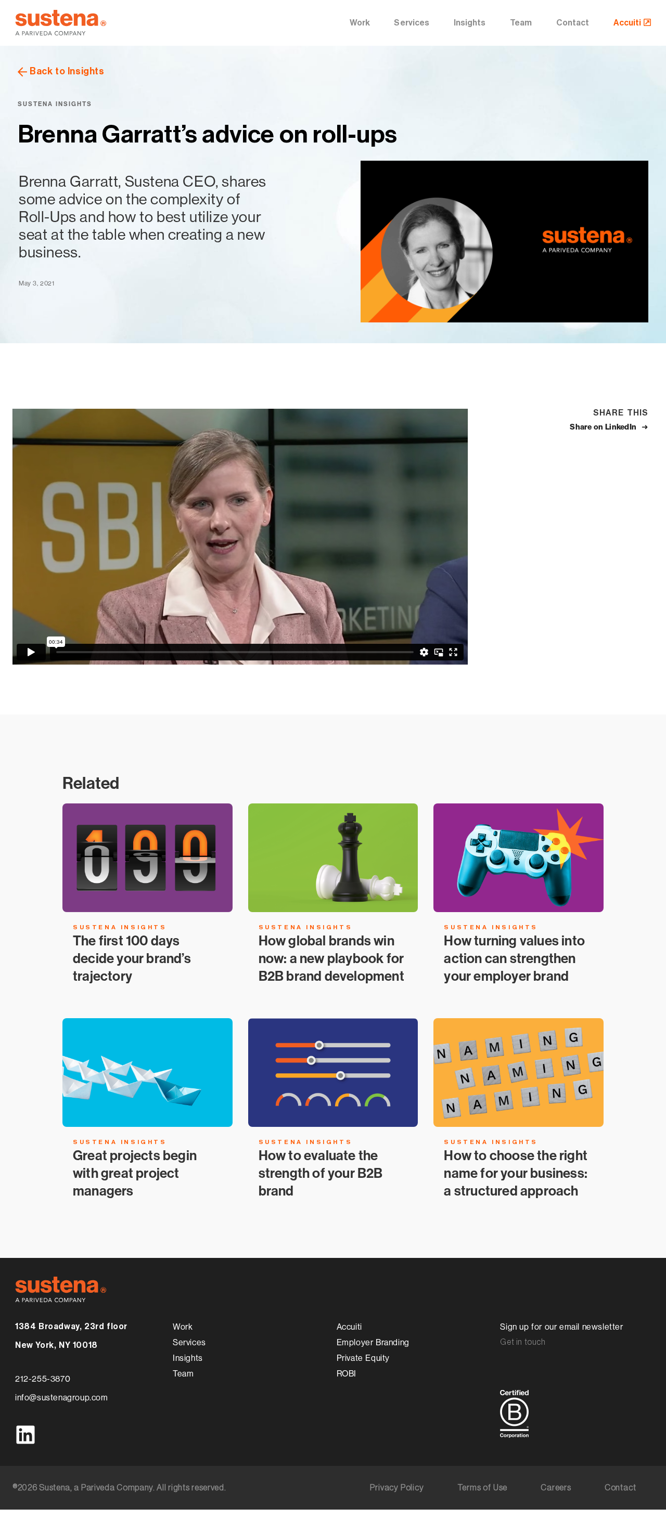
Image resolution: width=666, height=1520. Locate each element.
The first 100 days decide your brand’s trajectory (132, 958)
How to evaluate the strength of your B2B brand (321, 1173)
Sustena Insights (55, 104)
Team (521, 23)
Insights (470, 23)
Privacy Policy (397, 1488)
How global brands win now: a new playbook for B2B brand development (331, 967)
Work (360, 23)
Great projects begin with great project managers (135, 1173)
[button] (609, 427)
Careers (556, 1488)
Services (411, 23)
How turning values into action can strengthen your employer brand (514, 958)
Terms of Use (482, 1488)
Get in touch (522, 1342)
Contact (573, 23)
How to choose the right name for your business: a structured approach (515, 1173)
